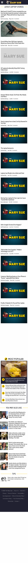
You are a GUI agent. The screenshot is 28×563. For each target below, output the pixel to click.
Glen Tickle (4, 45)
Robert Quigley (5, 280)
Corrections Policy (7, 498)
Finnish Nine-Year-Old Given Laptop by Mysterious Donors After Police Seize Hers (12, 42)
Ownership (10, 501)
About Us (16, 490)
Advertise (22, 490)
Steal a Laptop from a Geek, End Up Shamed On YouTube (14, 122)
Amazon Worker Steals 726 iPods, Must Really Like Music (13, 95)
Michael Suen (5, 227)
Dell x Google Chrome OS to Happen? (11, 225)
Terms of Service (12, 493)
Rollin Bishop (5, 72)
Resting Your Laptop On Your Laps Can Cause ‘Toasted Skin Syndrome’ (13, 199)
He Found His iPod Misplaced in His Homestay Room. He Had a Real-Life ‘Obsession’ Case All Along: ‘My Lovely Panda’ (17, 414)
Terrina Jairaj (5, 18)
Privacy (4, 493)
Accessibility (21, 493)
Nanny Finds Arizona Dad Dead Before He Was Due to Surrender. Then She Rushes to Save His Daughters (17, 456)
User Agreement (7, 496)
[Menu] (2, 2)
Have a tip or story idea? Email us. (17, 477)
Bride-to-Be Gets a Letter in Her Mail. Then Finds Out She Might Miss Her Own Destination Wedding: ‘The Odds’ (17, 435)
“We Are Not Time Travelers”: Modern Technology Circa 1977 (11, 250)
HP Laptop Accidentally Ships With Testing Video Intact (13, 69)
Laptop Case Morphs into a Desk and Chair (12, 173)
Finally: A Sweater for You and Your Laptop (12, 303)
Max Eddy (4, 125)
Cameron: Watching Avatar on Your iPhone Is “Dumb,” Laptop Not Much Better (13, 277)
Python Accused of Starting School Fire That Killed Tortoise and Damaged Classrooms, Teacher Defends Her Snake (15, 380)
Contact (17, 501)
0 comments (16, 18)
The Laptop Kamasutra (7, 148)
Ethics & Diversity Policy (18, 496)
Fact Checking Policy (18, 498)
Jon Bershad (5, 202)
